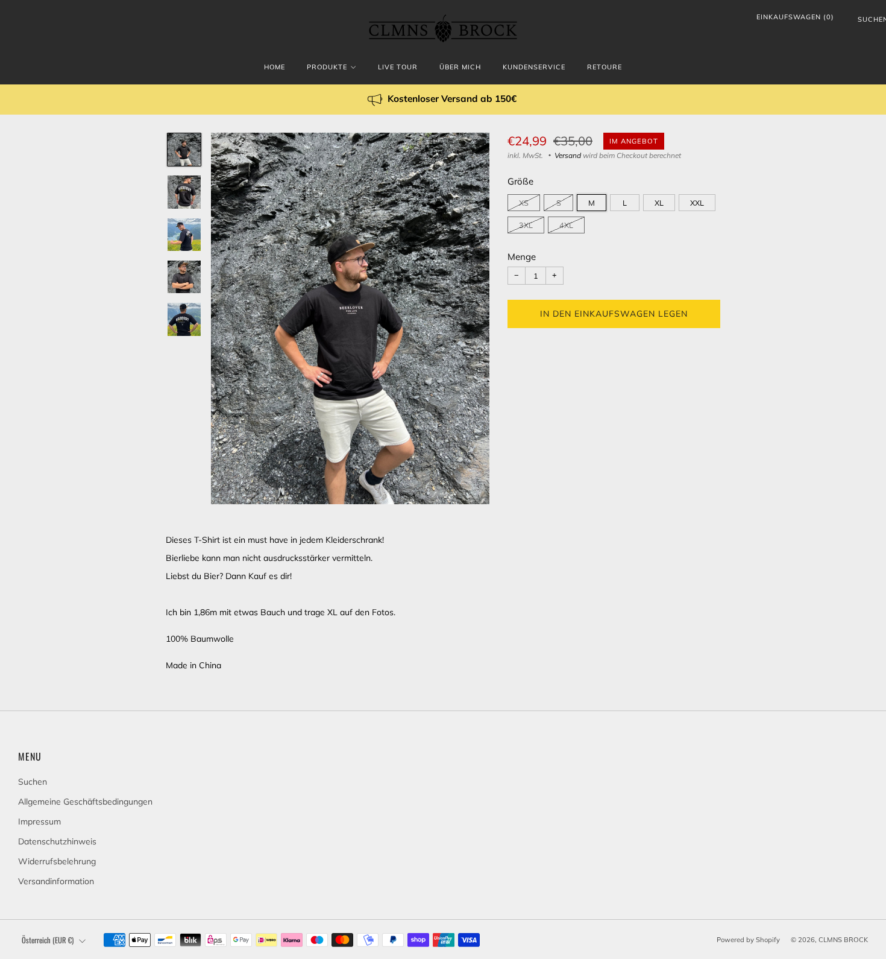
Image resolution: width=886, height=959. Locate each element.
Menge (521, 256)
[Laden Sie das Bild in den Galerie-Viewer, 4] (184, 277)
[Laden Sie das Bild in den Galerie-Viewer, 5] (184, 319)
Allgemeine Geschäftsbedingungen (85, 801)
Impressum (39, 821)
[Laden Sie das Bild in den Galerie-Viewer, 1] (184, 149)
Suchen (863, 21)
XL (659, 202)
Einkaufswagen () (795, 17)
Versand (568, 155)
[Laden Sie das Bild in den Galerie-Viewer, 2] (184, 192)
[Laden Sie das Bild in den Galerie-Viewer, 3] (184, 235)
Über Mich (460, 67)
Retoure (604, 67)
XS (524, 202)
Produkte (327, 67)
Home (274, 67)
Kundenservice (534, 67)
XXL (697, 202)
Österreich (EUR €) (48, 940)
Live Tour (398, 67)
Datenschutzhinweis (57, 841)
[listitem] (442, 99)
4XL (566, 225)
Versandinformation (56, 881)
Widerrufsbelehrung (57, 861)
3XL (526, 225)
